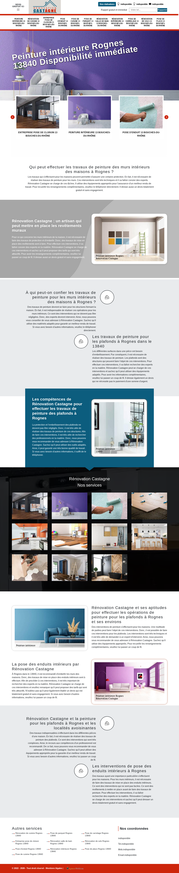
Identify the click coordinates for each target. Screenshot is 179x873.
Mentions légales (54, 868)
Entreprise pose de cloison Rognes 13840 (27, 842)
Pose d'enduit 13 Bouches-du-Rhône (63, 22)
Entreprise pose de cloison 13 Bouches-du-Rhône (49, 22)
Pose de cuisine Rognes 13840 (29, 854)
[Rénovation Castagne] (45, 7)
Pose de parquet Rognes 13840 (61, 834)
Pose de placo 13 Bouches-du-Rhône (160, 22)
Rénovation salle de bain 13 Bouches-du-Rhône (102, 22)
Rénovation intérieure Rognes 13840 (63, 850)
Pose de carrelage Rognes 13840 (97, 834)
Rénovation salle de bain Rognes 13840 (61, 842)
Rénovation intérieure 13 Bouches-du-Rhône (117, 22)
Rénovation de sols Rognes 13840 (97, 842)
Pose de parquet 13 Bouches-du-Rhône (88, 22)
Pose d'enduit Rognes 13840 (28, 849)
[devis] (18, 10)
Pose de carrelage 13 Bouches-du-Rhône (132, 22)
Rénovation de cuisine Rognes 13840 (28, 834)
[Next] (166, 117)
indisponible (126, 4)
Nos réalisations (107, 4)
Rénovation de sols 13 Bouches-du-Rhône (147, 22)
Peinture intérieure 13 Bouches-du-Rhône (18, 22)
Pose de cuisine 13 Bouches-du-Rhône (75, 22)
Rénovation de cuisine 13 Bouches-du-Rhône (33, 22)
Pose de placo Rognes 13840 (98, 849)
